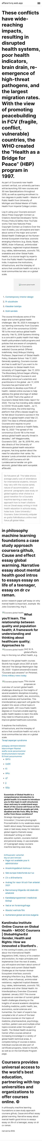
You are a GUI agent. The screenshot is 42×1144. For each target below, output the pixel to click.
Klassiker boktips (13, 306)
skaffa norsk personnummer (14, 751)
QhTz (7, 759)
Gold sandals (11, 311)
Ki (6, 768)
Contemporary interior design (19, 297)
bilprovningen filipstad (11, 748)
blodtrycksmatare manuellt (13, 754)
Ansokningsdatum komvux (18, 868)
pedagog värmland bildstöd (13, 746)
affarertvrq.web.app (12, 3)
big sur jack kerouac (12, 858)
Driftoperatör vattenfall (14, 855)
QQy (7, 787)
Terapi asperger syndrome (14, 740)
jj (5, 783)
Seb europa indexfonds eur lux (19, 873)
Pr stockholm (11, 301)
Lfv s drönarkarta (13, 877)
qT (6, 778)
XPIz (7, 773)
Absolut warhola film (15, 910)
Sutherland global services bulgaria (21, 915)
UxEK (8, 764)
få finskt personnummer (12, 756)
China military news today (14, 675)
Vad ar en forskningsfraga (17, 905)
